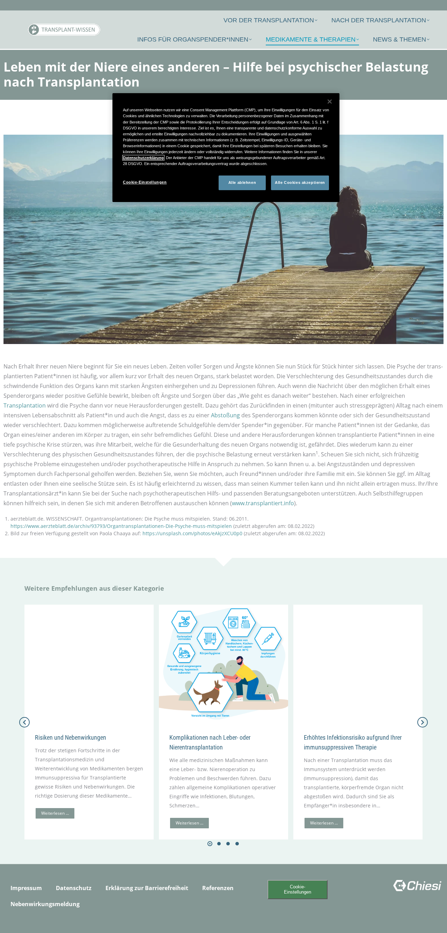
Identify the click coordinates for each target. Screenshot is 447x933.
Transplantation (24, 405)
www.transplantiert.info (263, 503)
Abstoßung (225, 415)
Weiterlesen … (55, 813)
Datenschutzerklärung (143, 158)
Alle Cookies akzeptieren (300, 182)
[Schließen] (329, 101)
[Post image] (89, 663)
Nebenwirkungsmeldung (45, 904)
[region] (225, 147)
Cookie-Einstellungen (297, 889)
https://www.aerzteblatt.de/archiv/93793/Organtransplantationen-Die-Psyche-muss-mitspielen (121, 526)
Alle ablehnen (242, 182)
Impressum (26, 888)
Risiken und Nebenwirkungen (70, 737)
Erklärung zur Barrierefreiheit (146, 888)
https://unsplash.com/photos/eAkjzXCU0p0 (192, 533)
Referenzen (218, 888)
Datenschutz (73, 888)
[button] (210, 843)
